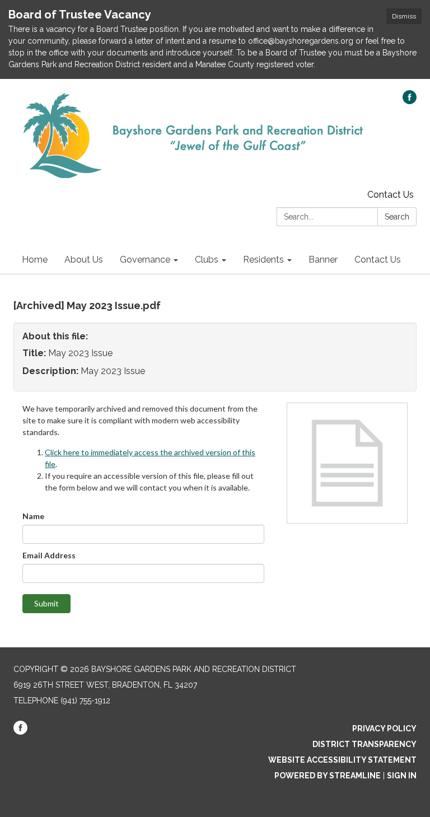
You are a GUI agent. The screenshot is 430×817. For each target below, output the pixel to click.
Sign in (402, 775)
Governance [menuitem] (145, 259)
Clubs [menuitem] (206, 259)
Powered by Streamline (327, 775)
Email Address (49, 555)
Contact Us (390, 194)
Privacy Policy (384, 728)
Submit (46, 603)
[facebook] (410, 101)
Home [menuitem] (35, 259)
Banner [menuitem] (323, 259)
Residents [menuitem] (263, 259)
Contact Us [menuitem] (377, 259)
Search (397, 216)
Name (33, 516)
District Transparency (364, 744)
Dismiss (404, 16)
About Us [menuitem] (83, 259)
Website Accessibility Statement (342, 759)
